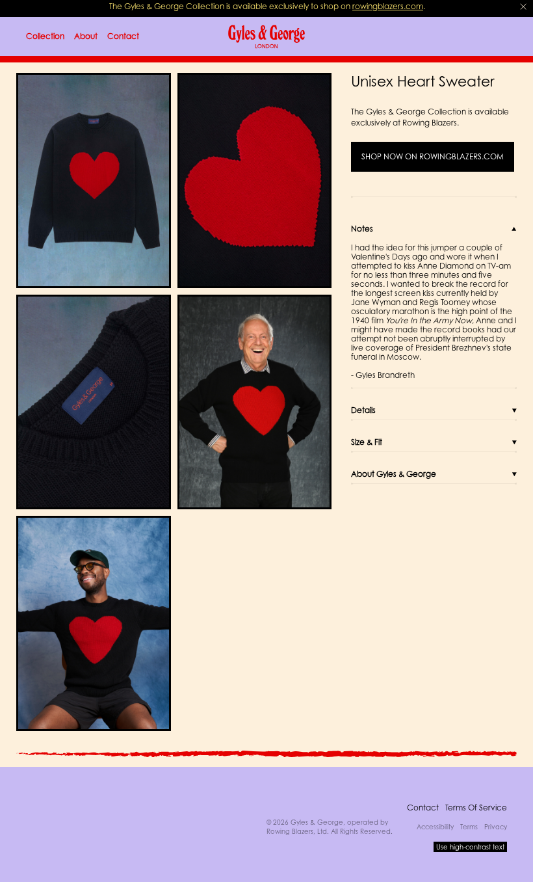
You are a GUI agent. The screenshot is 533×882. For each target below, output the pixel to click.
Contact (423, 807)
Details (363, 410)
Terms (469, 827)
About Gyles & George (393, 474)
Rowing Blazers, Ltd (296, 831)
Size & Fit (366, 442)
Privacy (495, 827)
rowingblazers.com (387, 6)
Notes (362, 229)
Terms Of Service (476, 807)
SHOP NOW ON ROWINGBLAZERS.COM (432, 156)
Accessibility (435, 827)
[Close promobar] (523, 6)
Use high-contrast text (470, 847)
